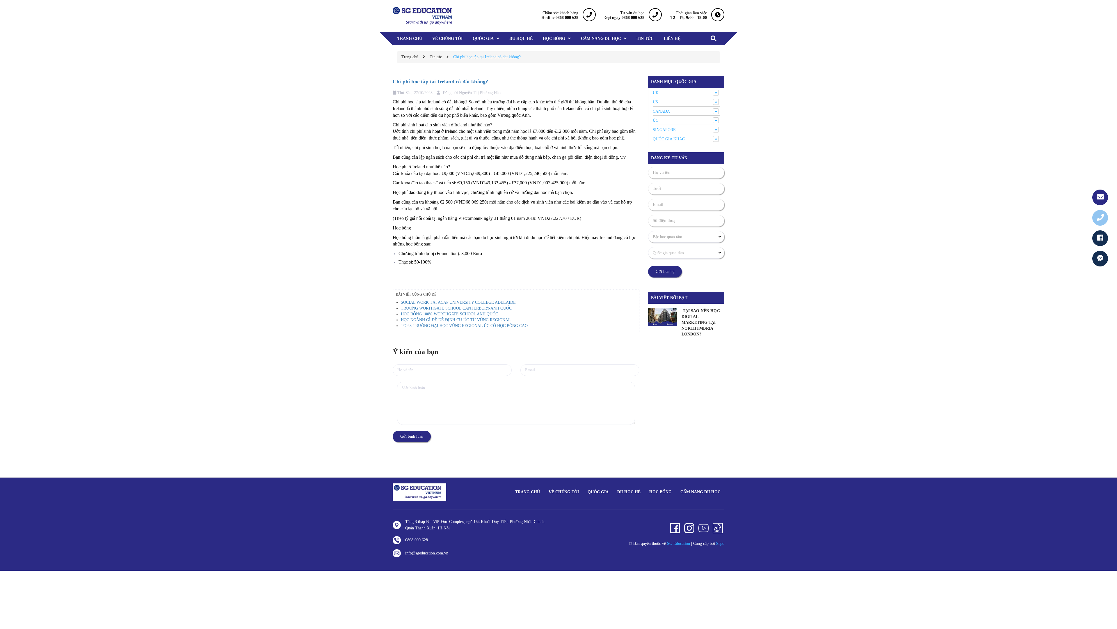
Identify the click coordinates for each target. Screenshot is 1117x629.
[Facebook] (675, 528)
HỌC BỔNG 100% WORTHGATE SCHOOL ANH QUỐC (449, 314)
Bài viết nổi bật (669, 298)
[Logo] (419, 492)
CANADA (661, 111)
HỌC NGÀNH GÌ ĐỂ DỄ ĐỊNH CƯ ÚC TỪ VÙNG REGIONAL (456, 320)
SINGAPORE (664, 130)
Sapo (720, 543)
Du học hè (629, 492)
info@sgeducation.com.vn (426, 553)
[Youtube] (703, 528)
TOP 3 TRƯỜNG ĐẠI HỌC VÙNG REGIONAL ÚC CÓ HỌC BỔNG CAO (464, 326)
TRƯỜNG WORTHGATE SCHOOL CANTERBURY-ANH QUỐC (456, 308)
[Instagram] (689, 528)
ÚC (655, 120)
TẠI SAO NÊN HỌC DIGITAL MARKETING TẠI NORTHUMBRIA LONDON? (701, 322)
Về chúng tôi (564, 492)
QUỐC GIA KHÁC (669, 139)
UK (656, 93)
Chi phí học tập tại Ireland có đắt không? (440, 81)
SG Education (678, 543)
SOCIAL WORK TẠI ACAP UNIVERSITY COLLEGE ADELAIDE (458, 302)
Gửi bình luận (411, 436)
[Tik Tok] (718, 528)
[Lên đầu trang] (1105, 598)
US (655, 102)
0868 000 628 (416, 540)
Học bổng (660, 492)
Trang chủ (527, 492)
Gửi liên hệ (665, 271)
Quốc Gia (598, 492)
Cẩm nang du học (700, 492)
